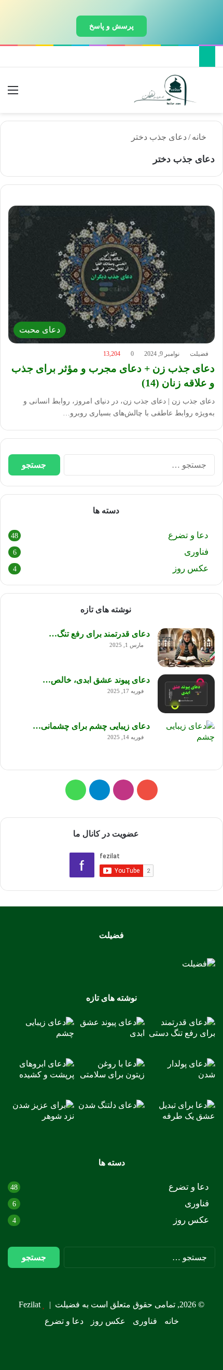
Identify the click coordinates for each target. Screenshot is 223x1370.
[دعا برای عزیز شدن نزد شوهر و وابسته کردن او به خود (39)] (41, 1118)
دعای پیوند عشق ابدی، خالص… (96, 679)
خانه (200, 137)
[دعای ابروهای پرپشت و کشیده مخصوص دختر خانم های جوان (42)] (41, 1076)
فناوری (196, 552)
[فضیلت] (165, 90)
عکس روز (190, 568)
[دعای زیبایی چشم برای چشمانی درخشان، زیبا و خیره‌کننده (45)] (186, 739)
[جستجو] (210, 94)
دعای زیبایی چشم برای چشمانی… (91, 726)
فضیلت (199, 353)
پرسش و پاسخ (111, 26)
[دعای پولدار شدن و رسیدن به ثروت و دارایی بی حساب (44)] (182, 1076)
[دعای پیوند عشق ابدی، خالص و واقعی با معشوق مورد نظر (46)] (186, 693)
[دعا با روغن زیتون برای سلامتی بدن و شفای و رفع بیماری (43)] (111, 1076)
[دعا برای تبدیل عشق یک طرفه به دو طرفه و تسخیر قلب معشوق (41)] (182, 1118)
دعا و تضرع (188, 535)
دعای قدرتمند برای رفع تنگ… (99, 633)
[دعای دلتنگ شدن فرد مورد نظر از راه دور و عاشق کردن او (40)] (111, 1118)
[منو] (13, 94)
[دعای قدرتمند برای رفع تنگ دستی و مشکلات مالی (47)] (186, 647)
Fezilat (29, 1304)
